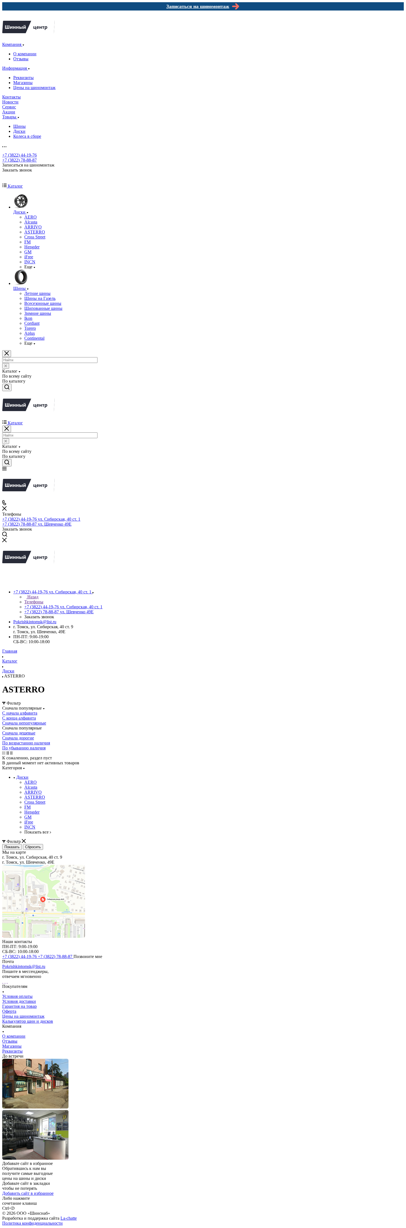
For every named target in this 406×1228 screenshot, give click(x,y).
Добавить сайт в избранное (28, 1193)
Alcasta (30, 787)
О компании (24, 53)
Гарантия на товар (19, 1006)
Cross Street (34, 802)
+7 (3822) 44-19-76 (19, 155)
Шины (19, 126)
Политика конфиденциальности (32, 1223)
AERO (30, 782)
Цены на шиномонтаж (34, 87)
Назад (32, 596)
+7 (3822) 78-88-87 (19, 160)
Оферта (9, 1011)
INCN (29, 827)
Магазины (23, 82)
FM (27, 807)
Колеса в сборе (27, 136)
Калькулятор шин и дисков (27, 1021)
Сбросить (33, 847)
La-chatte (68, 1218)
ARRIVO (33, 792)
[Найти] (7, 387)
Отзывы (20, 58)
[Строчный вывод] (7, 753)
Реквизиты (23, 77)
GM (27, 817)
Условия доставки (19, 1001)
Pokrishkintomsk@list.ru (34, 621)
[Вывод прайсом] (11, 753)
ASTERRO (34, 797)
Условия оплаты (17, 996)
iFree (28, 822)
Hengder (31, 812)
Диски (19, 131)
